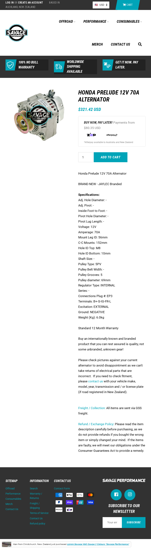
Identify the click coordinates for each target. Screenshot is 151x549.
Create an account (30, 2)
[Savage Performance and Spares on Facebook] (116, 495)
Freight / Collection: (92, 408)
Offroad (66, 21)
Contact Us (120, 44)
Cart (129, 4)
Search (34, 488)
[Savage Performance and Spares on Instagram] (129, 495)
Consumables (128, 21)
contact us (95, 381)
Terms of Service (39, 513)
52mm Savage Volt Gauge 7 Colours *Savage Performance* (98, 544)
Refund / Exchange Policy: (96, 424)
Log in (10, 2)
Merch (97, 44)
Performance (95, 21)
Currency (101, 4)
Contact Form (62, 488)
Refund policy (37, 523)
